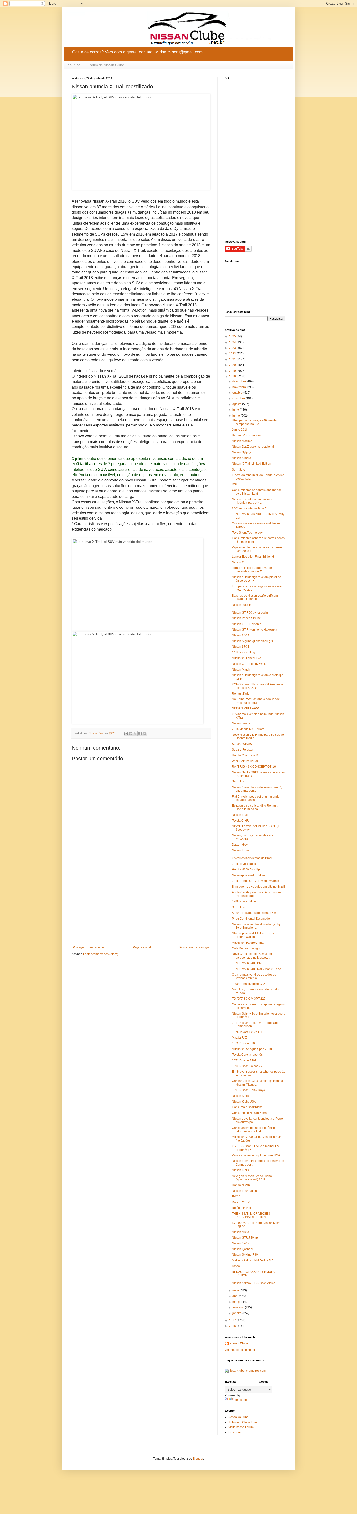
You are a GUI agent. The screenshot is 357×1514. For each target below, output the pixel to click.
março (236, 1302)
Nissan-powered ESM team (250, 875)
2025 (233, 336)
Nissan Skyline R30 (245, 1254)
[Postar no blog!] (130, 733)
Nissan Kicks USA (244, 1101)
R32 (235, 484)
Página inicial (142, 947)
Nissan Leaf (240, 814)
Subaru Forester (242, 749)
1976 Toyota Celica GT (247, 1032)
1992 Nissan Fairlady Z (247, 1066)
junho (236, 415)
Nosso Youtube (238, 1417)
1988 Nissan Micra (244, 901)
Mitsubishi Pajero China (248, 942)
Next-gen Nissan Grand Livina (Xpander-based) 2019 (252, 1177)
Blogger (198, 1458)
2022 (233, 353)
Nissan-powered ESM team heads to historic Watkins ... (256, 935)
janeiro (237, 1313)
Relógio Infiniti (241, 1208)
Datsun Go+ (240, 844)
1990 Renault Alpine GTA (248, 984)
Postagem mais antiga (194, 947)
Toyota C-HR (240, 820)
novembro (239, 387)
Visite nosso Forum (241, 1427)
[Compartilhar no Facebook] (139, 733)
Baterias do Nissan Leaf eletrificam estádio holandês (255, 597)
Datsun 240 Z (241, 1202)
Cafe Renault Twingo (246, 948)
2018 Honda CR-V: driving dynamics (256, 881)
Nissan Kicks (240, 1095)
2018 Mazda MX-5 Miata (248, 729)
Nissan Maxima (242, 441)
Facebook (234, 1432)
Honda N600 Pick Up (246, 869)
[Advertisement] (141, 905)
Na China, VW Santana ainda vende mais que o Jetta (256, 701)
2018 (233, 376)
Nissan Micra (240, 1232)
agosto (237, 404)
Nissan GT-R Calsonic (246, 624)
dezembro (239, 381)
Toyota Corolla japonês (247, 1054)
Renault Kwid (241, 693)
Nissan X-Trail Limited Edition (251, 463)
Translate (240, 1400)
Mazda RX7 (239, 1037)
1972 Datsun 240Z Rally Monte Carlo (256, 969)
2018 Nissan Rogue (245, 652)
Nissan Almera (241, 458)
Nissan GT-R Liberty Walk (249, 664)
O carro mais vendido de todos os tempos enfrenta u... (254, 976)
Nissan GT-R (240, 562)
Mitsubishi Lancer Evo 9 (248, 658)
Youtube (74, 65)
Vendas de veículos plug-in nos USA (256, 1155)
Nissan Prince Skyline (246, 618)
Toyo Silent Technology (247, 532)
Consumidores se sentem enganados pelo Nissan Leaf (256, 491)
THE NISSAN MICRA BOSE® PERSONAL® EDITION (251, 1215)
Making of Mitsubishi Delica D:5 (252, 1260)
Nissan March (241, 669)
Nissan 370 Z (240, 646)
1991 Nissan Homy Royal (249, 1090)
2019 (233, 370)
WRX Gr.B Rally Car (245, 761)
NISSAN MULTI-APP (245, 708)
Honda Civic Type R (245, 755)
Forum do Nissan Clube (106, 65)
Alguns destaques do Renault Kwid (255, 913)
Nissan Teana (241, 723)
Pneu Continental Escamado (251, 918)
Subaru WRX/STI (243, 744)
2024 (233, 342)
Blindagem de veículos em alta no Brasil (258, 886)
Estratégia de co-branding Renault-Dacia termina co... (255, 807)
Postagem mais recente (88, 947)
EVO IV (236, 1196)
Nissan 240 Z (240, 635)
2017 (233, 1320)
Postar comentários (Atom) (100, 954)
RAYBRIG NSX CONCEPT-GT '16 (254, 766)
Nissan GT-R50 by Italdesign (251, 612)
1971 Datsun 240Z (244, 1060)
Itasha (236, 1266)
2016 (233, 1326)
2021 (233, 359)
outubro (237, 392)
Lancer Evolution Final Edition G (253, 556)
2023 (233, 348)
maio (236, 1290)
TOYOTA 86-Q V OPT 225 (248, 998)
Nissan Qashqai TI (244, 1249)
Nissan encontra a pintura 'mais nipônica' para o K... (252, 501)
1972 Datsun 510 (243, 1043)
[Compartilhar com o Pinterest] (144, 733)
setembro (239, 398)
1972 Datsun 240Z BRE (247, 963)
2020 (233, 365)
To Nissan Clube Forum (243, 1422)
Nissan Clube (239, 1343)
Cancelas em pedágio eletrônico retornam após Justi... (253, 1129)
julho (236, 409)
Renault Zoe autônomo (247, 435)
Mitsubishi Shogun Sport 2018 (252, 1049)
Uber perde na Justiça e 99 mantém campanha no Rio (255, 422)
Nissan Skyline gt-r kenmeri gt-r (252, 641)
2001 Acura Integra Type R (249, 508)
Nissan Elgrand (242, 850)
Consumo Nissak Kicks (247, 1107)
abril (235, 1296)
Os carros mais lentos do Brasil (252, 858)
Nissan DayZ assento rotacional (253, 446)
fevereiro (238, 1307)
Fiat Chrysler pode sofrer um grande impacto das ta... (256, 798)
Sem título (238, 469)
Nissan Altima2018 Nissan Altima (253, 1283)
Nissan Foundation (244, 1191)
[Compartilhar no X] (135, 733)
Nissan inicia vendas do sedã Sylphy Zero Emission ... (256, 926)
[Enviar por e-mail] (126, 733)
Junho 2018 (240, 429)
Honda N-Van (241, 1185)
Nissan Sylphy (241, 452)
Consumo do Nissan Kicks (249, 1113)
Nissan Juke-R (241, 605)
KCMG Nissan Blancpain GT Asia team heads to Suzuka (257, 686)
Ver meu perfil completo (240, 1349)
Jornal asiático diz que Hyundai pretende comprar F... (252, 569)
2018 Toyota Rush (244, 864)
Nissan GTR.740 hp (245, 1237)
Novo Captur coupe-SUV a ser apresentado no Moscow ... (252, 955)
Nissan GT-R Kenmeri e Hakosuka (254, 629)
